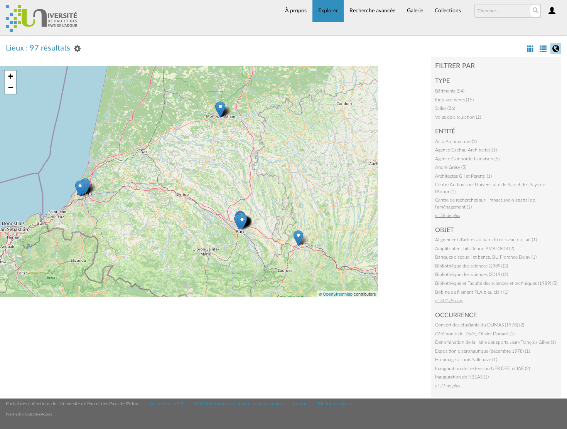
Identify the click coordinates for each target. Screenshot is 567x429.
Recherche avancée (372, 10)
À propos (296, 10)
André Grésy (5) (450, 167)
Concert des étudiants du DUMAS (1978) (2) (479, 325)
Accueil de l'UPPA (167, 403)
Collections (448, 10)
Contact (301, 403)
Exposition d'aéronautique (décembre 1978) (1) (482, 351)
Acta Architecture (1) (456, 141)
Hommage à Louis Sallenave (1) (466, 359)
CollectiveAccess (38, 414)
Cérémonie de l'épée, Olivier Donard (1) (475, 333)
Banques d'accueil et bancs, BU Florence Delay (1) (486, 257)
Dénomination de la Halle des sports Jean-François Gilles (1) (495, 342)
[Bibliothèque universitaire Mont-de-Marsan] (220, 109)
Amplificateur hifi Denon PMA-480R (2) (474, 248)
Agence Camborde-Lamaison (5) (467, 158)
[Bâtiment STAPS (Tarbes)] (298, 238)
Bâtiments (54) (449, 91)
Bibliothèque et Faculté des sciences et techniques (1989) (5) (496, 283)
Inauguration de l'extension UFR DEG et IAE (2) (482, 368)
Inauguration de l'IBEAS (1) (462, 377)
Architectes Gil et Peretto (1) (463, 176)
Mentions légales (335, 403)
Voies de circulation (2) (458, 117)
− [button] (10, 88)
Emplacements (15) (454, 100)
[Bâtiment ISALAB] (80, 189)
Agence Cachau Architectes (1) (466, 150)
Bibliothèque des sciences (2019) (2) (471, 274)
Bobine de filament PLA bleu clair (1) (471, 292)
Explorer (328, 10)
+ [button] (10, 76)
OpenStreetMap (338, 294)
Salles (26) (445, 108)
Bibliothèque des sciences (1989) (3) (471, 266)
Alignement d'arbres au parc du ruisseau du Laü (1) (486, 239)
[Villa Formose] (242, 222)
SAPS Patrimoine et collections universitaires (239, 403)
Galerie (415, 10)
